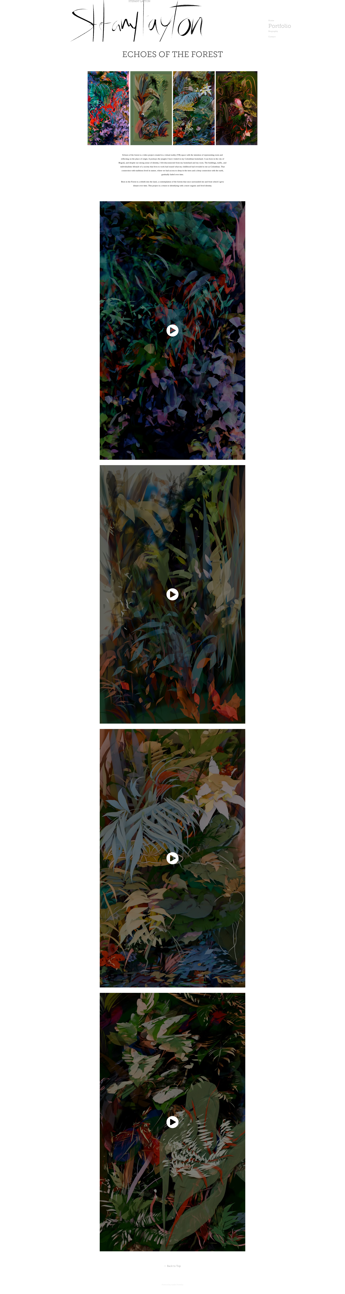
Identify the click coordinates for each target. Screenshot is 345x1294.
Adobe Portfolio (177, 1285)
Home (271, 21)
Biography (273, 31)
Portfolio (279, 26)
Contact (272, 37)
